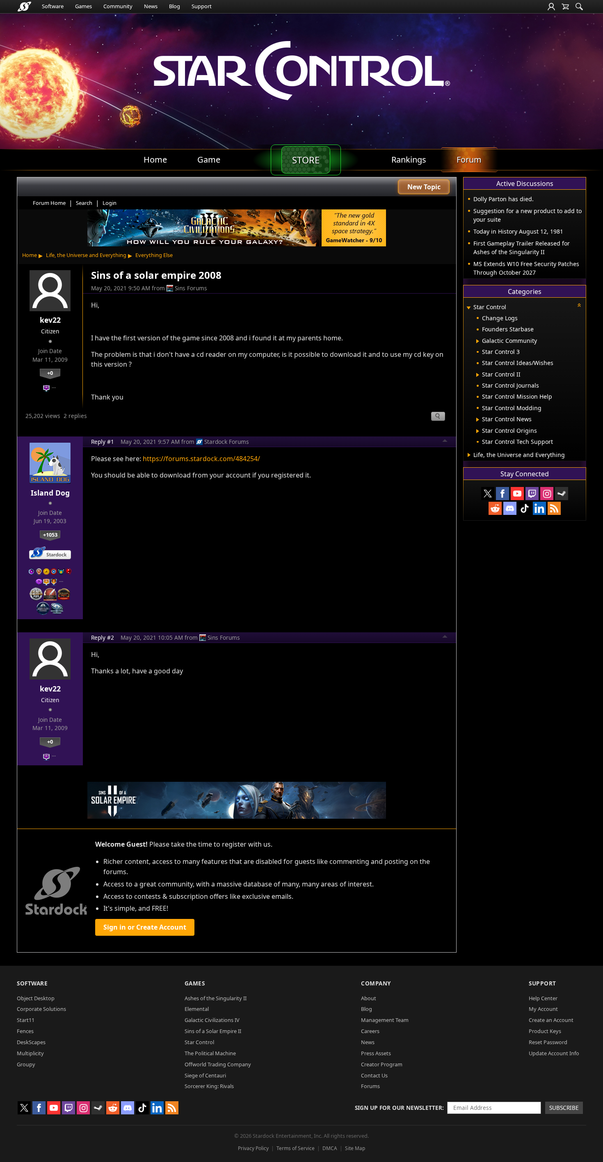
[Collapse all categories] (579, 305)
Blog (174, 6)
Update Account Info (554, 1053)
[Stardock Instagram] (546, 493)
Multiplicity (30, 1053)
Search (84, 203)
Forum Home (49, 203)
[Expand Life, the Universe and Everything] (469, 455)
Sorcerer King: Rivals (209, 1086)
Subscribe (564, 1107)
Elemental (197, 1009)
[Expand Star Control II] (477, 375)
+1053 (50, 534)
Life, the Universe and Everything (86, 255)
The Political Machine (210, 1053)
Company (376, 983)
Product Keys (545, 1031)
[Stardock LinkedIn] (539, 508)
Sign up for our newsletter (398, 1107)
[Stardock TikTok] (524, 508)
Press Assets (376, 1053)
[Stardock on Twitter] (487, 493)
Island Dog (50, 493)
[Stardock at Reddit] (495, 508)
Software (53, 6)
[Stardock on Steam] (561, 493)
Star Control (199, 1042)
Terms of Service (295, 1148)
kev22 (50, 320)
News (151, 6)
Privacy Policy (253, 1148)
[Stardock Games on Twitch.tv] (532, 493)
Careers (370, 1031)
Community (117, 6)
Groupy (26, 1064)
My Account (543, 1009)
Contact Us (374, 1075)
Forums (370, 1086)
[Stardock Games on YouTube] (517, 493)
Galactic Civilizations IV (212, 1020)
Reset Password (548, 1042)
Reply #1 (102, 442)
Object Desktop (36, 998)
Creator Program (381, 1064)
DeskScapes (31, 1042)
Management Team (385, 1020)
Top (445, 442)
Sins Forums (191, 288)
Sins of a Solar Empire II (213, 1031)
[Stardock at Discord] (509, 508)
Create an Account (551, 1020)
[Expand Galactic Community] (477, 341)
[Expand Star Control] (468, 307)
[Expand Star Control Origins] (477, 431)
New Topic (424, 186)
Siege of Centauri (205, 1075)
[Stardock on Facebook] (502, 493)
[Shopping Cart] (565, 6)
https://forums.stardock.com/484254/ (201, 458)
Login (109, 203)
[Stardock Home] (24, 6)
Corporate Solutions (41, 1009)
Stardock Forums (226, 442)
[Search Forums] (579, 6)
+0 (50, 373)
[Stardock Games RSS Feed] (554, 508)
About (368, 998)
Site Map (355, 1148)
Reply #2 (102, 637)
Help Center (543, 998)
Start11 (25, 1020)
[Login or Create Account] (551, 6)
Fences (25, 1031)
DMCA (329, 1148)
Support (202, 6)
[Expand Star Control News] (477, 420)
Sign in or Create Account (144, 927)
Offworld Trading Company (218, 1064)
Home (29, 255)
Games (83, 6)
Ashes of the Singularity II (216, 998)
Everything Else (154, 255)
